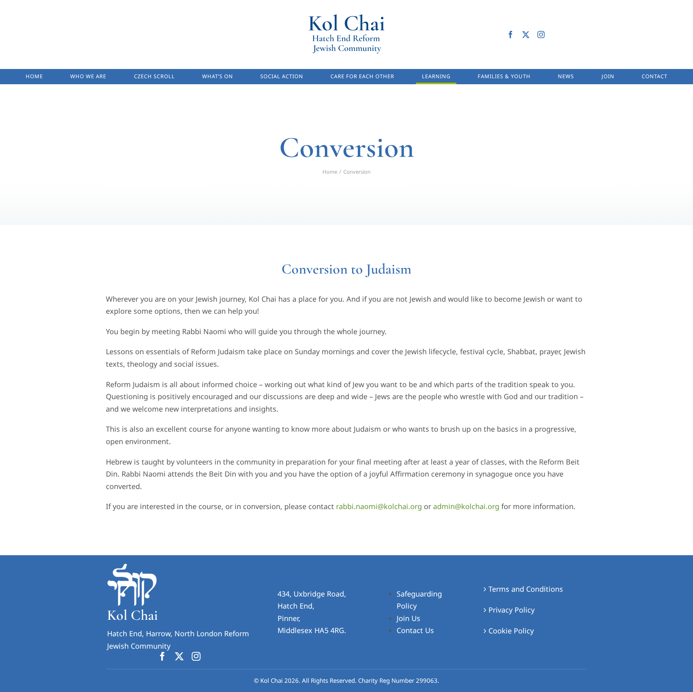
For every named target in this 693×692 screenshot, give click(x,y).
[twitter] (525, 34)
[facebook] (510, 34)
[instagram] (541, 34)
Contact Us (415, 630)
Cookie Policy (511, 630)
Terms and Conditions (525, 589)
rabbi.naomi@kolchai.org (378, 506)
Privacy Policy (511, 610)
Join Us (408, 618)
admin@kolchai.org (466, 506)
